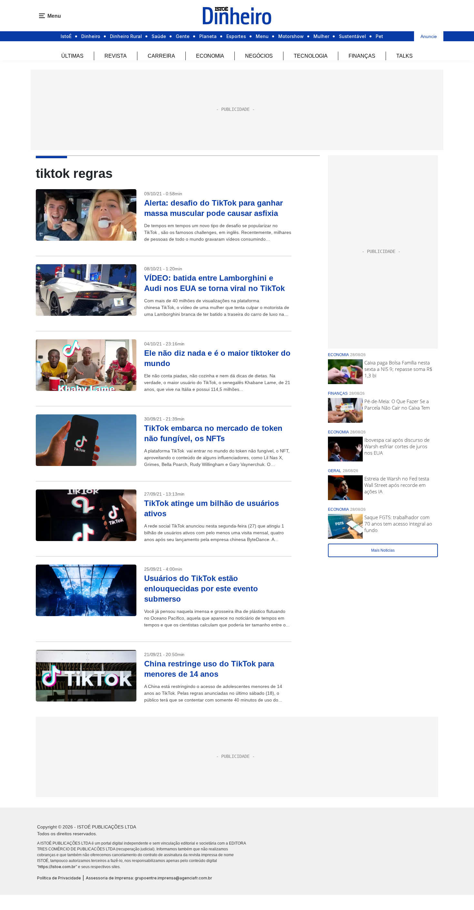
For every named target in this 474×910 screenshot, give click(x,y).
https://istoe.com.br (57, 866)
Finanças (362, 56)
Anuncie (428, 36)
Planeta (208, 36)
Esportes (236, 36)
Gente (183, 36)
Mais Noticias (383, 550)
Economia (210, 56)
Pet (379, 36)
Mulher (321, 36)
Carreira (161, 56)
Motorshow (291, 36)
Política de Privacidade (59, 878)
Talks (404, 56)
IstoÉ (66, 36)
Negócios (259, 56)
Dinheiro (90, 36)
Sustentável (352, 36)
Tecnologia (311, 56)
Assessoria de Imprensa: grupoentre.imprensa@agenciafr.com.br (149, 878)
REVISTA (115, 56)
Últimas (72, 56)
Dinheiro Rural (126, 36)
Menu (262, 36)
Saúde (159, 36)
